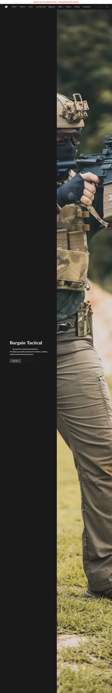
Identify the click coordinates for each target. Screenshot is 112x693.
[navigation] (100, 7)
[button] (6, 7)
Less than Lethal (41, 7)
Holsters (68, 7)
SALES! (14, 7)
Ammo (31, 7)
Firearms (22, 7)
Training (77, 7)
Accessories (87, 7)
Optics (60, 7)
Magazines (51, 7)
